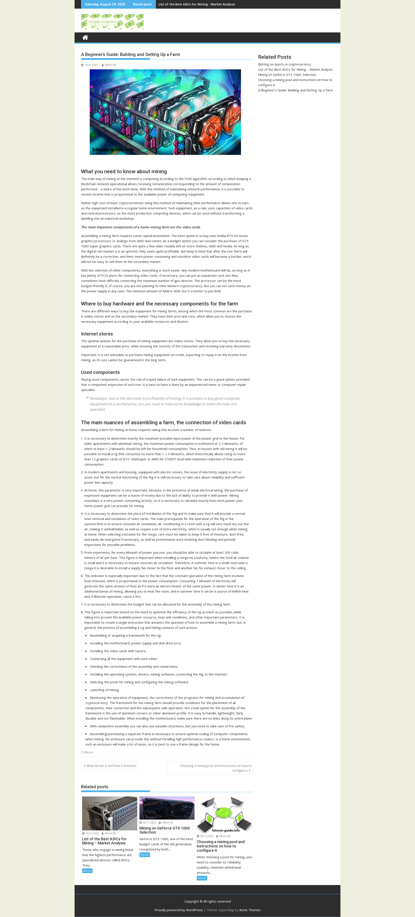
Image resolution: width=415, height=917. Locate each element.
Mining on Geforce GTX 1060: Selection (188, 4)
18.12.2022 (92, 833)
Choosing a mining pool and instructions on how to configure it (216, 768)
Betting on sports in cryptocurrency (284, 64)
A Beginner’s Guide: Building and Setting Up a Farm (295, 90)
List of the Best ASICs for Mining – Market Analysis (295, 69)
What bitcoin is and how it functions (111, 766)
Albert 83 (110, 65)
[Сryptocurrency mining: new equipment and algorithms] (85, 36)
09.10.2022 (207, 836)
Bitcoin (89, 752)
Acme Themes (250, 910)
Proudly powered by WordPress (179, 910)
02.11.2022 (149, 822)
